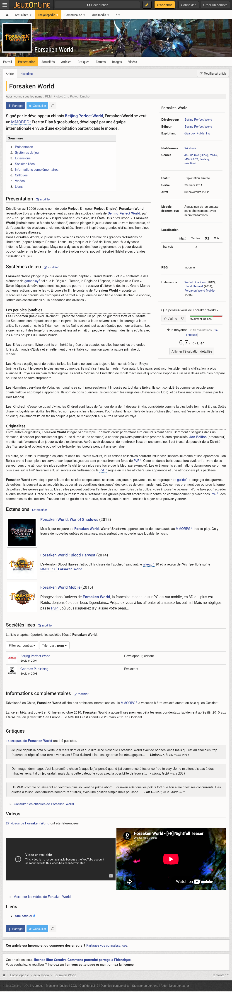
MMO (213, 155)
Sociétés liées (25, 163)
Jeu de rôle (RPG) (196, 155)
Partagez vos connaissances (106, 945)
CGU (74, 985)
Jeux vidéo (41, 975)
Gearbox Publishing (197, 133)
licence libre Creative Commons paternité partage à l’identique (82, 959)
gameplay (31, 280)
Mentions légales (57, 985)
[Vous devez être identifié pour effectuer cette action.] (182, 318)
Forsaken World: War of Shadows (69, 519)
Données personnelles (115, 985)
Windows (190, 148)
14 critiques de (29, 740)
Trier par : (53, 645)
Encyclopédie (19, 975)
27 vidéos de (28, 823)
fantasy (204, 159)
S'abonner (164, 4)
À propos (38, 985)
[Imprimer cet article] (52, 105)
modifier (45, 199)
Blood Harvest (193, 286)
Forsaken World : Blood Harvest (68, 555)
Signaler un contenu (145, 985)
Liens (19, 186)
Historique (27, 73)
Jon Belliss (198, 436)
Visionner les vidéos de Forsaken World (42, 896)
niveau (147, 564)
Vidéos (20, 180)
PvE (102, 470)
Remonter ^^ (220, 975)
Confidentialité (89, 985)
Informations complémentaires (36, 169)
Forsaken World (53, 49)
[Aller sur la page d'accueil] (3, 975)
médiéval (190, 163)
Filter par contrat (21, 645)
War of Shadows (195, 282)
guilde (181, 479)
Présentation (24, 146)
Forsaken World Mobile (199, 290)
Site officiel (23, 916)
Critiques (21, 175)
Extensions (23, 158)
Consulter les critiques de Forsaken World (44, 804)
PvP (136, 460)
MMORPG (191, 159)
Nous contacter (179, 985)
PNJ (214, 494)
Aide (164, 985)
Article (10, 73)
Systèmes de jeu (27, 152)
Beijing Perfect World (198, 119)
